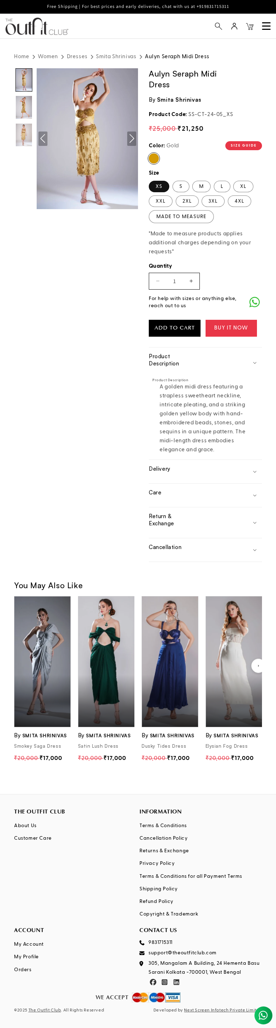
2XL (187, 201)
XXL (161, 201)
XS (159, 186)
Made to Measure (181, 216)
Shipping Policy (158, 888)
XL (243, 186)
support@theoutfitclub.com (182, 952)
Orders (23, 969)
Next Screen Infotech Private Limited (223, 1010)
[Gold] (154, 158)
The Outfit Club (44, 1010)
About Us (25, 825)
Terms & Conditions (163, 825)
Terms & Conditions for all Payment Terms (190, 876)
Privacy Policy (157, 863)
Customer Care (33, 838)
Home (21, 56)
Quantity (160, 266)
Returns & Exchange (164, 850)
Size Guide (244, 145)
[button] (218, 26)
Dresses (77, 56)
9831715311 (160, 942)
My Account (29, 944)
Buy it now (231, 328)
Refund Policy (156, 901)
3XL (213, 201)
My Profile (26, 956)
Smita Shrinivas (116, 56)
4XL (239, 201)
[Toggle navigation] (266, 26)
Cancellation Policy (163, 838)
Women (48, 56)
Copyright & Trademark (169, 914)
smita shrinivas (179, 99)
